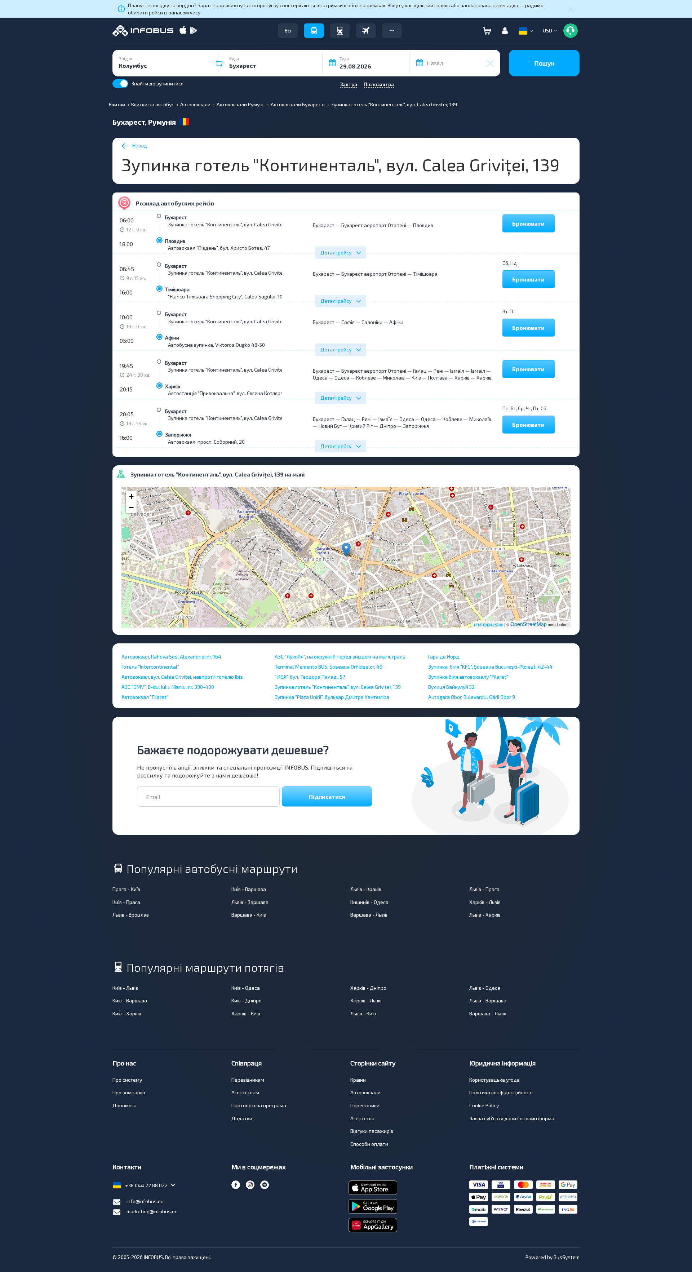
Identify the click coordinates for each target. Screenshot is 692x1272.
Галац (420, 371)
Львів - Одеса (484, 988)
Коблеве (366, 377)
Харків (172, 386)
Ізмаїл (457, 371)
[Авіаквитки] (366, 30)
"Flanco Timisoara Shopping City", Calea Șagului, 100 (226, 296)
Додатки (241, 1118)
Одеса (320, 377)
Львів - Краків (365, 889)
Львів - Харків (485, 915)
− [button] (131, 507)
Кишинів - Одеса (369, 902)
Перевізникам (247, 1080)
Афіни (172, 337)
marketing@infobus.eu (152, 1211)
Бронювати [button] (528, 223)
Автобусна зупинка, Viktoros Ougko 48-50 (216, 345)
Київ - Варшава (248, 889)
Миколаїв (394, 377)
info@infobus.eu (145, 1201)
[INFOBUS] (142, 30)
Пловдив (175, 241)
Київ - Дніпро (246, 1000)
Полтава (438, 377)
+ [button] (131, 496)
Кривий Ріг (361, 426)
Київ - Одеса (245, 988)
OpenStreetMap (528, 624)
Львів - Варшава (250, 902)
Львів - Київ (363, 1013)
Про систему (127, 1080)
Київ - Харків (126, 1013)
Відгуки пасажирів (371, 1131)
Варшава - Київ (248, 915)
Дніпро (388, 426)
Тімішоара (177, 289)
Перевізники (365, 1105)
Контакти (126, 1167)
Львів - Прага (484, 889)
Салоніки (371, 322)
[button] (392, 30)
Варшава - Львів (368, 915)
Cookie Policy (484, 1105)
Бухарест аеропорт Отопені (373, 225)
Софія (348, 322)
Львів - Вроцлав (130, 915)
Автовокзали (365, 1092)
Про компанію (128, 1092)
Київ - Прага (126, 902)
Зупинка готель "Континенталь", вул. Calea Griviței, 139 (231, 224)
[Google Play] (193, 31)
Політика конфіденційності (501, 1092)
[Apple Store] (183, 31)
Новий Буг (330, 426)
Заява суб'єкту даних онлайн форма (511, 1118)
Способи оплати (369, 1144)
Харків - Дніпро (368, 988)
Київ (416, 377)
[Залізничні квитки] (340, 30)
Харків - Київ (245, 1013)
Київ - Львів (125, 988)
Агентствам (245, 1092)
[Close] (570, 9)
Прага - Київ (126, 889)
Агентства (362, 1118)
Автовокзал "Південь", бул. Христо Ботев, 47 (219, 248)
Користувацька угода (494, 1080)
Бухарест (176, 217)
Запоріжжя (178, 434)
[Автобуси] (314, 30)
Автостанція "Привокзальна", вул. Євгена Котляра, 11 (229, 393)
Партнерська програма (258, 1105)
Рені (438, 371)
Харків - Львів (485, 902)
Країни (358, 1080)
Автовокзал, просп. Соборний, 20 (206, 442)
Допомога (124, 1105)
